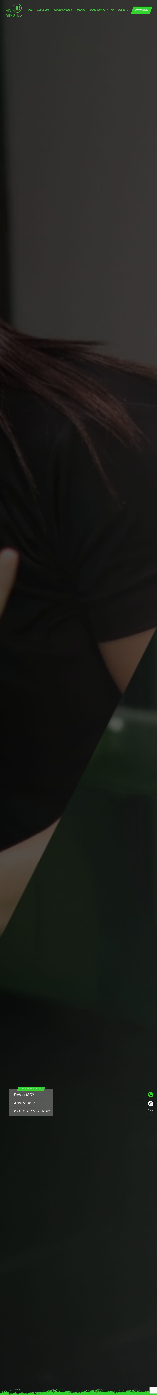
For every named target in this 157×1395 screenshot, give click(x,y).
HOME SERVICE (97, 10)
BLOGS (121, 10)
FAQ (112, 10)
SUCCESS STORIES (62, 10)
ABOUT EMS (43, 10)
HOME (29, 10)
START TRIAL (141, 10)
